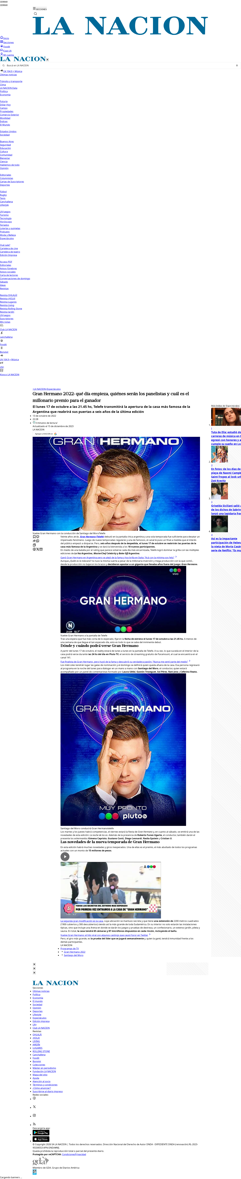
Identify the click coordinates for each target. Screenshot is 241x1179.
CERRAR (4, 2)
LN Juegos (5, 211)
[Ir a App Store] (41, 1141)
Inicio (6, 38)
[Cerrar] (47, 60)
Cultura (4, 151)
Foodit (6, 46)
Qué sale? (5, 245)
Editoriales (5, 174)
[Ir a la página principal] (120, 34)
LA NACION (39, 389)
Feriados (4, 225)
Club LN (7, 50)
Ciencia (4, 161)
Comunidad (6, 154)
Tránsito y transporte (11, 81)
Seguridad (5, 144)
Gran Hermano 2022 (74, 951)
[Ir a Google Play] (41, 1134)
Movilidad (5, 118)
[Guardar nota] (34, 537)
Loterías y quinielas (10, 228)
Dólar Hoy (5, 104)
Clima (3, 84)
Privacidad (80, 1154)
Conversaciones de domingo (15, 278)
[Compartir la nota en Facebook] (34, 549)
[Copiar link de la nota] (34, 545)
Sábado (4, 281)
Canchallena (6, 201)
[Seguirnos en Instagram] (34, 1116)
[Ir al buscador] (35, 13)
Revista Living (7, 305)
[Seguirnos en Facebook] (34, 1098)
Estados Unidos (8, 131)
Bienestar (5, 158)
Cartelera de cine (9, 248)
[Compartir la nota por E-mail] (41, 549)
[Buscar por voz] (237, 65)
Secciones (8, 42)
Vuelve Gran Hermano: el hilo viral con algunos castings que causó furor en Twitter (104, 935)
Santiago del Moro (73, 955)
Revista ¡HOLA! (7, 298)
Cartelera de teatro (10, 251)
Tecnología (5, 218)
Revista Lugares (8, 301)
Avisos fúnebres (8, 268)
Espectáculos (53, 389)
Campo (4, 108)
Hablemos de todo (10, 164)
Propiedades (6, 111)
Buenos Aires (7, 141)
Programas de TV (70, 948)
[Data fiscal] (35, 1174)
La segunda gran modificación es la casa (82, 921)
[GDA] (41, 1164)
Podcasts (5, 231)
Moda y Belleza (8, 235)
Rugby (3, 194)
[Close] (34, 964)
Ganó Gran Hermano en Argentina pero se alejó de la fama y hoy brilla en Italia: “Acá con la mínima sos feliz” (117, 557)
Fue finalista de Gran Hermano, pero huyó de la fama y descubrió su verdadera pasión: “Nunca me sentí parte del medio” (124, 661)
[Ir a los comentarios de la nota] (37, 537)
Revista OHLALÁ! (8, 295)
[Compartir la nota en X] (37, 549)
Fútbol (3, 191)
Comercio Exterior (9, 114)
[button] (120, 216)
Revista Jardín (7, 311)
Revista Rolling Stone (11, 308)
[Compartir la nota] (34, 541)
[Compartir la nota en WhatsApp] (37, 541)
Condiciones (68, 1154)
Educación (5, 148)
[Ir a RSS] (34, 1124)
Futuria (4, 101)
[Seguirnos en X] (34, 1107)
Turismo (4, 215)
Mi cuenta (8, 55)
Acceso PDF (6, 261)
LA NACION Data (8, 88)
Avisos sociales (8, 271)
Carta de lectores (9, 275)
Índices (4, 121)
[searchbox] (119, 65)
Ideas (3, 285)
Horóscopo (6, 221)
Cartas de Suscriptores (12, 181)
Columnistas (6, 178)
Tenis (2, 198)
